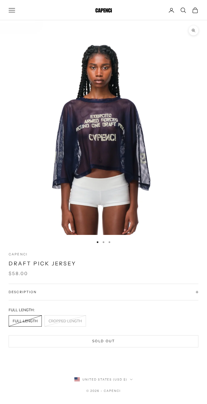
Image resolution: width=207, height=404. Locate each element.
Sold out (103, 341)
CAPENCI (18, 254)
